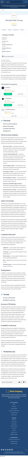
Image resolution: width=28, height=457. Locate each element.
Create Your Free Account (14, 439)
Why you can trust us (14, 7)
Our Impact (14, 423)
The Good (4, 29)
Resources (14, 406)
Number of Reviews (6, 51)
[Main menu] (25, 2)
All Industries (14, 414)
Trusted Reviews (14, 412)
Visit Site (8, 94)
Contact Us (14, 428)
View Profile (20, 94)
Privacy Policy (5, 453)
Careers (14, 430)
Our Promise (14, 421)
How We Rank (14, 408)
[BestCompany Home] (2, 2)
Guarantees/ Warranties (14, 410)
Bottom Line (16, 29)
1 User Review (14, 25)
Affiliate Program (14, 434)
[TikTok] (12, 449)
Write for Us (14, 432)
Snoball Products (14, 441)
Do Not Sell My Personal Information (18, 453)
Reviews (22, 29)
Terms (10, 453)
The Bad (10, 29)
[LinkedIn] (10, 449)
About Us (14, 419)
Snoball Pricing (14, 443)
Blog (14, 404)
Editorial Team (14, 426)
